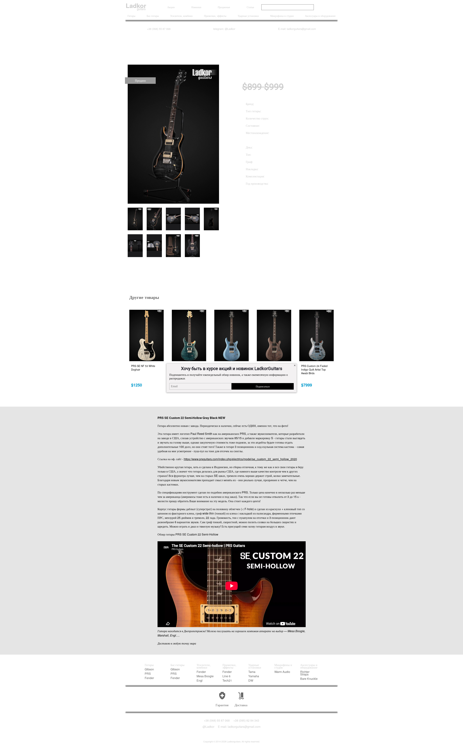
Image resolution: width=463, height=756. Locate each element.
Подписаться (262, 386)
